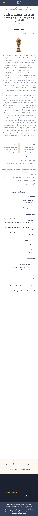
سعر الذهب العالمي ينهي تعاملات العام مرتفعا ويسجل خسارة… (10, 148)
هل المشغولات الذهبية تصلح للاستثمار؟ (22, 262)
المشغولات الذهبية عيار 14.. (26, 264)
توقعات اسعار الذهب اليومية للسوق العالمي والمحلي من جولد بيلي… (18, 219)
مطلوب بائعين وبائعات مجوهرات (27, 180)
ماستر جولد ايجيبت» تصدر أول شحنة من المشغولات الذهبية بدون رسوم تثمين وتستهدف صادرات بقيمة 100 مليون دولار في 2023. (19, 171)
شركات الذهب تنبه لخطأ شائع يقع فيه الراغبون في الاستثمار (19, 177)
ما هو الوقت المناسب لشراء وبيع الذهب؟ (22, 269)
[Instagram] (26, 495)
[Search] (4, 3)
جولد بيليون (32, 33)
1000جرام (30, 244)
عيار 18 (30, 95)
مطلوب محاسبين (31, 184)
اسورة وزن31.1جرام (28, 252)
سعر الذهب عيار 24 (28, 205)
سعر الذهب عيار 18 (28, 208)
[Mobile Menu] (34, 3)
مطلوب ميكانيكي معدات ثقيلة (28, 160)
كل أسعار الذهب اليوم (27, 200)
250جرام (31, 249)
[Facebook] (29, 495)
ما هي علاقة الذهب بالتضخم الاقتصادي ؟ (22, 267)
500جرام (31, 247)
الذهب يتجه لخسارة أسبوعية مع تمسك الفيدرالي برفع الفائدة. (29, 148)
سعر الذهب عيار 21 (28, 202)
